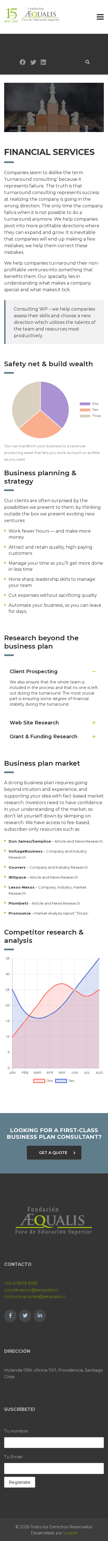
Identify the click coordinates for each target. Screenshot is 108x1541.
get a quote (53, 1152)
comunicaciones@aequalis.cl (34, 1296)
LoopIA (70, 1532)
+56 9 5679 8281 (21, 1283)
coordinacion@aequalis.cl (31, 1289)
